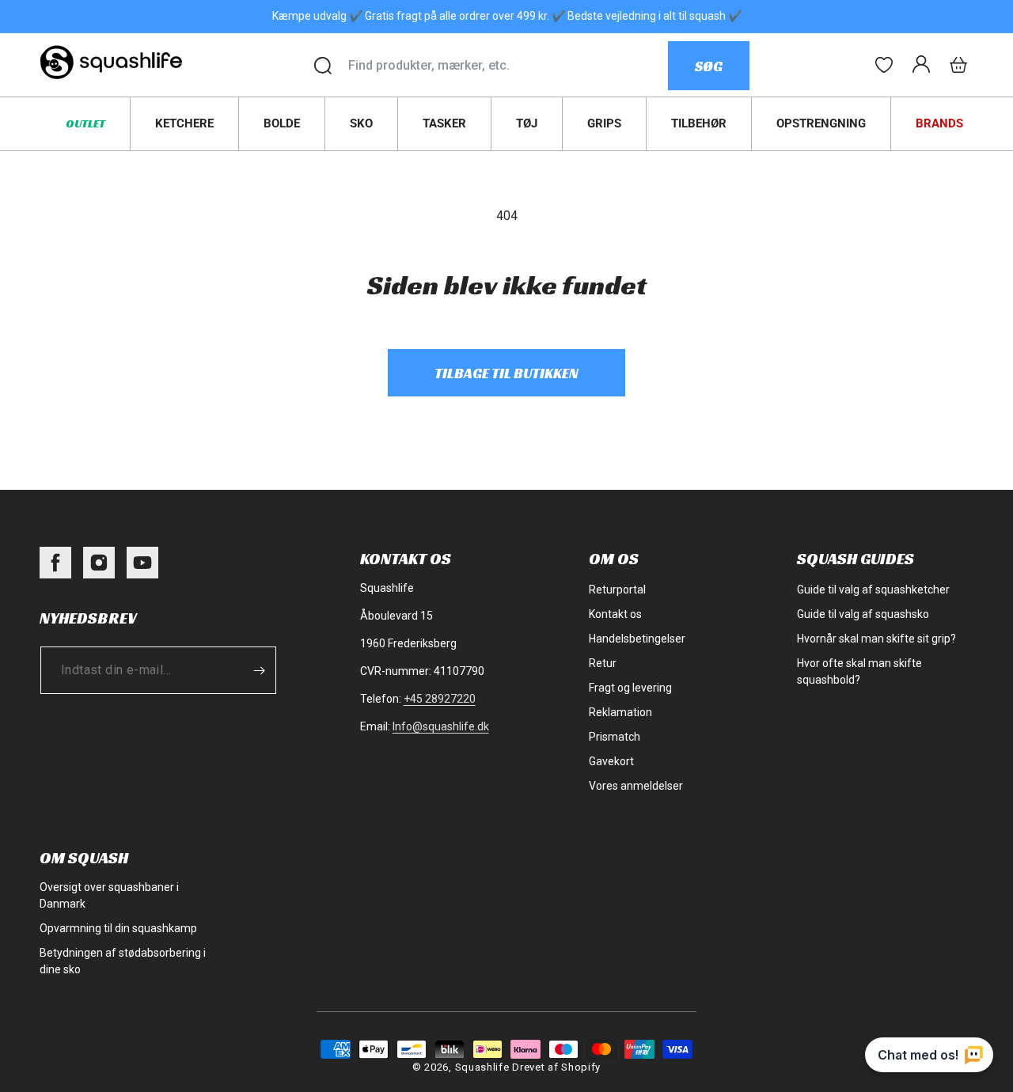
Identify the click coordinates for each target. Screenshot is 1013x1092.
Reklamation (620, 712)
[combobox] (507, 65)
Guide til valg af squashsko (863, 614)
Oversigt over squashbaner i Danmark (109, 895)
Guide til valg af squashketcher (873, 589)
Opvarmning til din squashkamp (118, 928)
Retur (603, 663)
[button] (958, 65)
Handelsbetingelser (637, 638)
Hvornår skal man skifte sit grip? (876, 638)
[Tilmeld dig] (258, 670)
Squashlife (482, 1067)
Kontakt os (615, 614)
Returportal (617, 589)
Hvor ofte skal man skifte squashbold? (859, 671)
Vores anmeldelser (636, 785)
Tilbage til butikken (506, 373)
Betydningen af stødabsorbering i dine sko (123, 961)
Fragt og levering (630, 687)
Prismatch (614, 736)
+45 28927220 (440, 698)
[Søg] (323, 65)
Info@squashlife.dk (441, 726)
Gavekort (611, 761)
